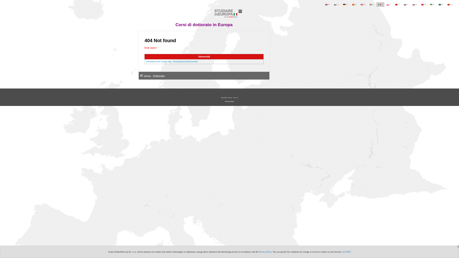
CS (338, 4)
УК (433, 4)
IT (381, 4)
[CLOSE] (347, 252)
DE (347, 4)
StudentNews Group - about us (229, 97)
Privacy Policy (265, 252)
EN (329, 4)
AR (442, 4)
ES (356, 4)
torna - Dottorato (152, 75)
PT (399, 4)
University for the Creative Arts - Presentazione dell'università (171, 62)
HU (373, 4)
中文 (451, 4)
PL (390, 4)
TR (425, 4)
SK (416, 4)
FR (364, 4)
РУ (407, 4)
